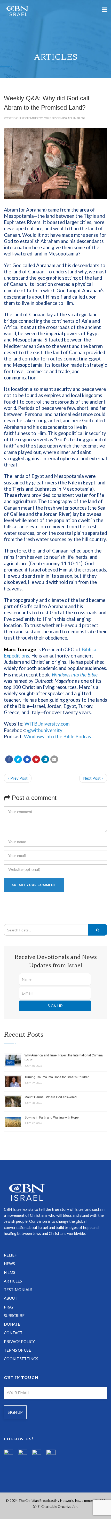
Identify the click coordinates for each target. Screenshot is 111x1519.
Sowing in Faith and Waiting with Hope (52, 1117)
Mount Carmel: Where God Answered (51, 1097)
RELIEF (10, 1255)
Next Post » (93, 778)
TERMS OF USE (17, 1350)
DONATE (12, 1324)
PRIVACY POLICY (19, 1341)
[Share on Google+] (27, 759)
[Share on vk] (45, 759)
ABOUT (10, 1298)
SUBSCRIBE (14, 1315)
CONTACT (13, 1332)
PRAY (9, 1307)
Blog (81, 118)
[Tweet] (18, 759)
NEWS (9, 1263)
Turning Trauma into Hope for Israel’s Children (57, 1077)
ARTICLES (13, 1281)
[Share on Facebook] (9, 759)
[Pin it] (36, 759)
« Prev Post (18, 778)
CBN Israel (64, 118)
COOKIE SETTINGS (21, 1358)
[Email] (54, 759)
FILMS (9, 1272)
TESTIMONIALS (18, 1289)
